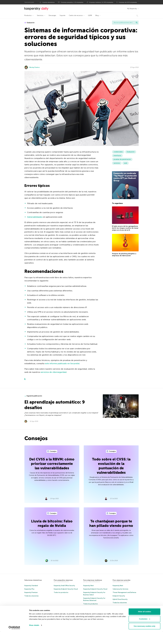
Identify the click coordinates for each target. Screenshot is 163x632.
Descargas (52, 15)
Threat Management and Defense (124, 592)
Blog (97, 15)
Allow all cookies (144, 612)
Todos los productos (61, 592)
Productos (28, 15)
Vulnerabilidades (34, 217)
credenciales (118, 152)
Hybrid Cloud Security (120, 599)
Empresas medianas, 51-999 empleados (101, 2)
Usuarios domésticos (48, 2)
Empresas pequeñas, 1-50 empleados (72, 2)
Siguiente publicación (34, 396)
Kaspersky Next (88, 585)
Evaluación (30, 22)
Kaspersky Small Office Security (64, 585)
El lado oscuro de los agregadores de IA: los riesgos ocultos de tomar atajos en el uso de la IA (125, 228)
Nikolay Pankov (34, 67)
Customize (143, 619)
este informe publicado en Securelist (62, 363)
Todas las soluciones (31, 596)
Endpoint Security (119, 596)
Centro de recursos (76, 15)
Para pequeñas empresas (63, 580)
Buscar (137, 23)
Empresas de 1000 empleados (128, 2)
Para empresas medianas (92, 580)
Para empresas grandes (121, 580)
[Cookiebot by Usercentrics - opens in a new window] (14, 627)
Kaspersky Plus (29, 589)
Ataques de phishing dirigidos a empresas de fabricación (124, 255)
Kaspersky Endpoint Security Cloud (66, 589)
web (125, 163)
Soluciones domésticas (33, 580)
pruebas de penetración (122, 159)
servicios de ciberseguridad (53, 372)
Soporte (62, 15)
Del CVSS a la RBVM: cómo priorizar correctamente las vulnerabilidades (51, 463)
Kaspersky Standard (31, 585)
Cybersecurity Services (120, 589)
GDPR (90, 15)
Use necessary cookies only (144, 626)
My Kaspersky (132, 9)
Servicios (40, 15)
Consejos (52, 451)
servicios (117, 163)
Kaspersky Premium (31, 592)
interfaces (117, 156)
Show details (34, 625)
